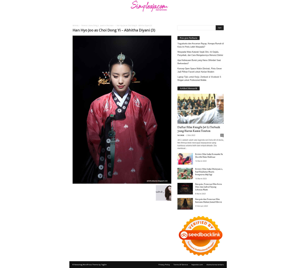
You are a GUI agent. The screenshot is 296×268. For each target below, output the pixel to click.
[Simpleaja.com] (148, 7)
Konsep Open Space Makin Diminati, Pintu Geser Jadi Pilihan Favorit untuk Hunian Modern (199, 70)
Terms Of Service (180, 264)
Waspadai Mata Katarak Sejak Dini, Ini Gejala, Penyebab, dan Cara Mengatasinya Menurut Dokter (200, 53)
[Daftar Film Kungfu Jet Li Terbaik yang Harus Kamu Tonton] (200, 109)
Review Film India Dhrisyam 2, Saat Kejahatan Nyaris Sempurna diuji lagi (209, 172)
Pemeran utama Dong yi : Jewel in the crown (97, 25)
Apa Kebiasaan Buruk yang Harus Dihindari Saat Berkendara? (199, 62)
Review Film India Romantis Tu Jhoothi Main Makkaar (209, 156)
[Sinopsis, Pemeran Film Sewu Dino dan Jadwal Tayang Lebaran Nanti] (185, 188)
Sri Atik (180, 135)
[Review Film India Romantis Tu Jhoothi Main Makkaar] (185, 159)
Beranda (75, 25)
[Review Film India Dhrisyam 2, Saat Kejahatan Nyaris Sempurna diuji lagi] (185, 173)
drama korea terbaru (215, 264)
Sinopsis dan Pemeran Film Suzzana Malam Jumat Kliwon (208, 201)
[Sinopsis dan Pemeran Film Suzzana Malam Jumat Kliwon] (185, 204)
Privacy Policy (164, 264)
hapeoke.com (197, 264)
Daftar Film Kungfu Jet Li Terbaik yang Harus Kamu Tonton (198, 129)
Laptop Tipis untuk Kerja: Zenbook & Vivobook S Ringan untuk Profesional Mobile (199, 78)
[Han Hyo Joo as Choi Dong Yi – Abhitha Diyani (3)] (122, 110)
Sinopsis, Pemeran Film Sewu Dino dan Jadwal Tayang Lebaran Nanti (208, 187)
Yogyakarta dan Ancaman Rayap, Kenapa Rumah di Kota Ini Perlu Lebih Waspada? (200, 45)
